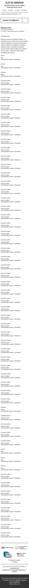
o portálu (17, 10)
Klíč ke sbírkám (14, 4)
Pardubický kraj (14, 568)
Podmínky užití (6, 570)
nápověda (24, 10)
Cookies (14, 571)
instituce (10, 10)
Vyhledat (25, 20)
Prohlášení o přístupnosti (18, 570)
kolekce (4, 10)
